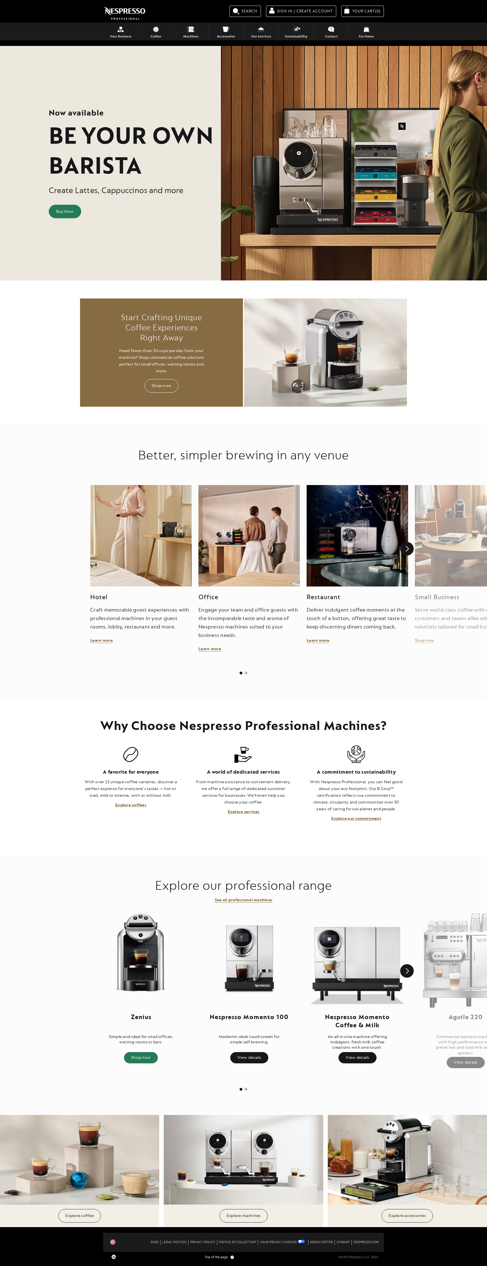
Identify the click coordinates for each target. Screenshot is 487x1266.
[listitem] (241, 673)
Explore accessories (407, 1215)
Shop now (161, 385)
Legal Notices (174, 1242)
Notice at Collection (237, 1242)
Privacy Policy (202, 1242)
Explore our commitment (356, 818)
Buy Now (65, 211)
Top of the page (219, 1257)
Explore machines (244, 1215)
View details (249, 1057)
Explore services (244, 812)
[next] (407, 548)
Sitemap (343, 1242)
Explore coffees (130, 805)
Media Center (321, 1242)
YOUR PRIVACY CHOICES (278, 1242)
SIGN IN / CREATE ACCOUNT (305, 11)
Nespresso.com (366, 1242)
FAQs (155, 1242)
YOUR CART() (368, 11)
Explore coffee (79, 1215)
